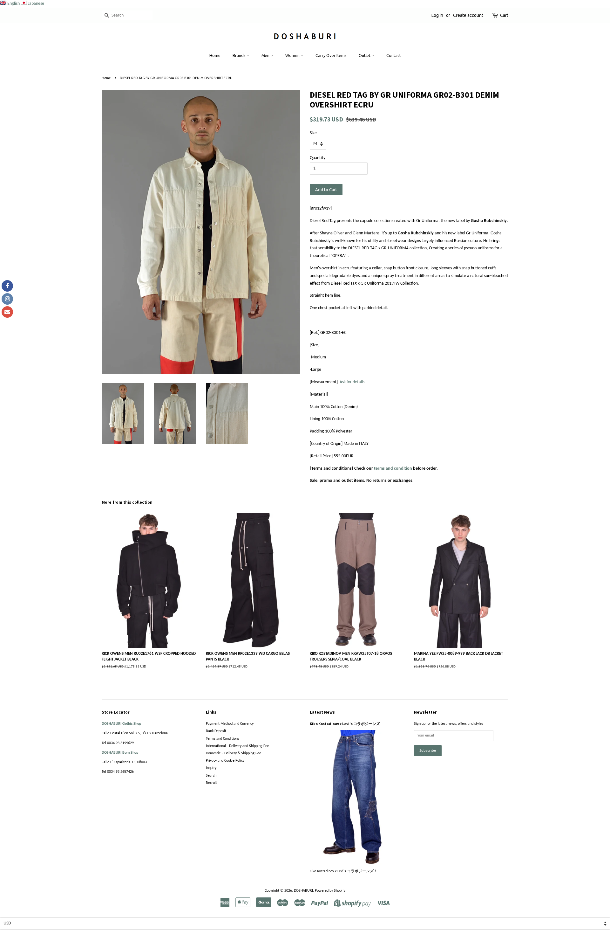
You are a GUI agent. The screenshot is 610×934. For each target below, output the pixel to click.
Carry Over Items (331, 55)
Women (293, 55)
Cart (504, 15)
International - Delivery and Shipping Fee (237, 746)
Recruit (211, 783)
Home (214, 55)
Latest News (322, 712)
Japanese (36, 3)
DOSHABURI (303, 891)
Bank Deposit (216, 731)
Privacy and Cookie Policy (225, 761)
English (13, 3)
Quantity (317, 158)
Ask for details (352, 382)
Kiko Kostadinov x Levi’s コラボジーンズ (345, 723)
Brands (240, 55)
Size (313, 133)
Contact (393, 55)
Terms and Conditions (222, 739)
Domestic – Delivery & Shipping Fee (233, 753)
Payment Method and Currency (230, 724)
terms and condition (393, 468)
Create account (468, 15)
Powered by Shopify (330, 891)
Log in (437, 15)
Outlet (365, 55)
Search (211, 776)
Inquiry (211, 768)
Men (265, 55)
